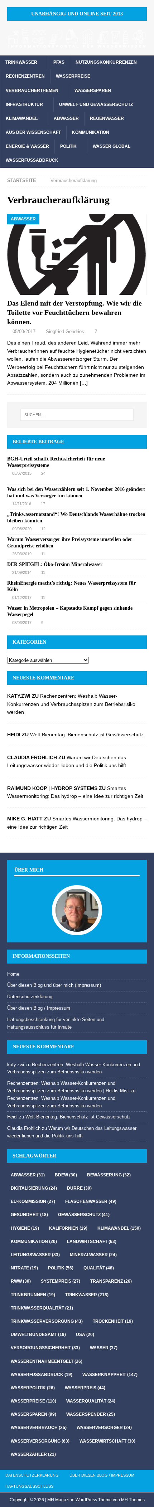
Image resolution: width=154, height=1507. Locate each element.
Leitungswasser (35, 1254)
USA (85, 1334)
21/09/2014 (22, 572)
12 (43, 529)
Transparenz (111, 1281)
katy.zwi (15, 1064)
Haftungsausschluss (29, 1486)
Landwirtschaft (91, 1241)
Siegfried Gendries (65, 331)
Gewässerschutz (84, 1214)
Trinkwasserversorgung (47, 1321)
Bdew (66, 1174)
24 (43, 473)
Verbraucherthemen (32, 90)
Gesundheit (29, 1214)
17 (43, 504)
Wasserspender (90, 1414)
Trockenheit (113, 1321)
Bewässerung (109, 1174)
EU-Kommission (33, 1201)
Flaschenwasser (90, 1201)
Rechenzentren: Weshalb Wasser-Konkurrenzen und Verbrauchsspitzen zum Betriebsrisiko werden (71, 704)
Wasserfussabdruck (32, 160)
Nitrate (24, 1268)
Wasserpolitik (33, 1387)
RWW (21, 1281)
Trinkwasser (21, 62)
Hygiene (25, 1228)
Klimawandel (22, 118)
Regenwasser (107, 118)
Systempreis (60, 1281)
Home (13, 974)
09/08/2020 (22, 529)
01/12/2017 (22, 597)
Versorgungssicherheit (45, 1347)
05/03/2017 (24, 331)
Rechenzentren (25, 76)
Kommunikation (90, 132)
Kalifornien (68, 1228)
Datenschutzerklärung (29, 996)
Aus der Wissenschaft (33, 132)
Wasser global (111, 146)
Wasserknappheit (110, 1374)
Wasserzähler (33, 1454)
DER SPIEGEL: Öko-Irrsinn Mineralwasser (54, 564)
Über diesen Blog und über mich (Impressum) (54, 985)
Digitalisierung (34, 1188)
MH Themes (133, 1499)
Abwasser (66, 118)
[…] (84, 383)
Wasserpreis (85, 1387)
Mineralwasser (93, 1254)
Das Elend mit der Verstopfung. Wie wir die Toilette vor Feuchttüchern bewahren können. (74, 312)
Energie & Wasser (27, 146)
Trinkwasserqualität (42, 1308)
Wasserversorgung (40, 1441)
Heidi (12, 1117)
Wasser (103, 1347)
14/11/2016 (21, 504)
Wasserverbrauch (39, 1427)
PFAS (58, 62)
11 (43, 554)
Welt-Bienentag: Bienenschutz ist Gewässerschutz (87, 734)
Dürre (79, 1188)
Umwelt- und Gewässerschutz (96, 104)
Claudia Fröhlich (23, 1128)
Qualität (98, 1268)
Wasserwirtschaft (107, 1441)
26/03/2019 (22, 554)
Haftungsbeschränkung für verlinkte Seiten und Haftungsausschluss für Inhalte (55, 1023)
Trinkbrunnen (33, 1294)
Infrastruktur (24, 104)
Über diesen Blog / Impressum (38, 1008)
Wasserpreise (73, 76)
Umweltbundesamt (38, 1334)
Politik (68, 146)
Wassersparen (92, 90)
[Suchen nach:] (77, 415)
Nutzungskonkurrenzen (106, 62)
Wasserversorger (104, 1427)
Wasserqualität (90, 1401)
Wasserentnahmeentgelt (46, 1361)
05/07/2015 (22, 473)
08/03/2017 (22, 622)
